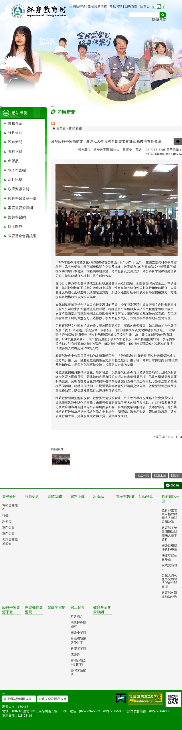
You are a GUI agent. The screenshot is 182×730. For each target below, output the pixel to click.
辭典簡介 (77, 616)
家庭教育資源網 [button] (20, 208)
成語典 (75, 654)
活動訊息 (146, 496)
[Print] (178, 141)
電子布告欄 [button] (17, 170)
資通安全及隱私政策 (53, 699)
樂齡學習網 (56, 607)
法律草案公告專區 (169, 557)
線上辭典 (78, 607)
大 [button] (163, 6)
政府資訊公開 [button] (18, 189)
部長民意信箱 (97, 6)
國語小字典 (78, 632)
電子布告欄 (125, 496)
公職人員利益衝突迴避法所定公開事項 (169, 581)
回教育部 (131, 6)
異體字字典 (78, 648)
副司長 (7, 521)
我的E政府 (121, 698)
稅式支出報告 (169, 567)
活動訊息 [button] (15, 179)
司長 (5, 515)
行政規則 (32, 496)
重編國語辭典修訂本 (78, 640)
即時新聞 (75, 128)
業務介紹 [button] (15, 123)
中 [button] (159, 6)
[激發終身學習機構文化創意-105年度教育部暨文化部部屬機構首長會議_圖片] (61, 460)
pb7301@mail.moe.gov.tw (164, 153)
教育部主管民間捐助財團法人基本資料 (169, 533)
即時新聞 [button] (15, 142)
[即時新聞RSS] (53, 124)
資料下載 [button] (15, 151)
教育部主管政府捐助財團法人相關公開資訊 (169, 516)
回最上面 (160, 475)
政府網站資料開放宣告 (19, 699)
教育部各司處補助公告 (169, 594)
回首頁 (145, 6)
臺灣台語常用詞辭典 (78, 662)
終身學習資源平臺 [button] (22, 198)
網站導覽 (78, 6)
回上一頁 (143, 475)
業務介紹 (9, 496)
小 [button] (154, 6)
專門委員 (8, 527)
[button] (163, 15)
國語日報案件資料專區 (169, 547)
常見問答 (116, 6)
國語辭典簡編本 (78, 624)
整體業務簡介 (10, 507)
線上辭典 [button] (15, 226)
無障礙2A (145, 698)
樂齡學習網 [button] (17, 217)
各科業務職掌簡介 (10, 541)
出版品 (98, 496)
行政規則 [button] (15, 133)
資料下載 (78, 496)
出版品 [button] (13, 161)
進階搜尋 (159, 19)
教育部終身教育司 (39, 11)
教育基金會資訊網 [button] (22, 236)
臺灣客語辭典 (78, 672)
